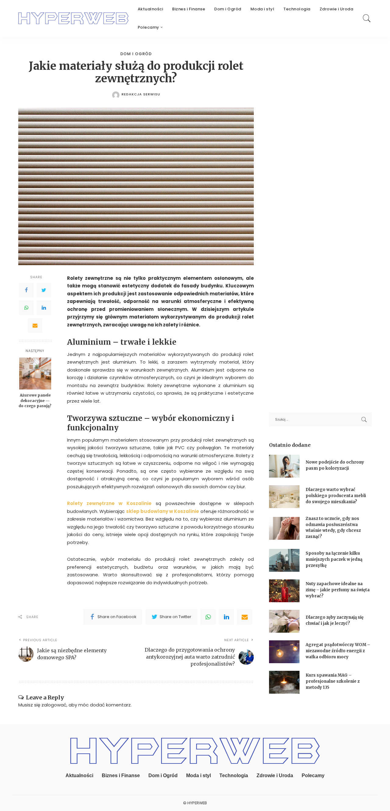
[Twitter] (44, 290)
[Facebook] (26, 290)
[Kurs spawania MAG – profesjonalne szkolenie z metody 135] (284, 682)
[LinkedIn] (44, 308)
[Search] (367, 18)
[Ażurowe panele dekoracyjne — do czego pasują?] (35, 373)
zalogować (53, 705)
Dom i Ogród (136, 54)
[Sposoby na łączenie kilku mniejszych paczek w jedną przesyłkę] (284, 560)
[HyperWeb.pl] (73, 18)
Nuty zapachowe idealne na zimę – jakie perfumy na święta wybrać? (338, 589)
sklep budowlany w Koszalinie (162, 511)
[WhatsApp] (26, 308)
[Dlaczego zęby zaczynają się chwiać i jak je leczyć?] (284, 621)
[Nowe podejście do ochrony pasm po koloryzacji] (284, 466)
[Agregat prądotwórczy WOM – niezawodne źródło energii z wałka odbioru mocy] (284, 651)
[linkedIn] (226, 616)
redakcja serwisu (141, 94)
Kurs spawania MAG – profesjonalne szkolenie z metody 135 (333, 681)
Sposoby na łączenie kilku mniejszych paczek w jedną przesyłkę (334, 559)
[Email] (35, 325)
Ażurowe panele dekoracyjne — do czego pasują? (35, 400)
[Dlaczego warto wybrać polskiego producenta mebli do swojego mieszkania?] (284, 496)
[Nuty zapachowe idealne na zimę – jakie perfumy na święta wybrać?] (284, 590)
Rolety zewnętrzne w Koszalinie (109, 503)
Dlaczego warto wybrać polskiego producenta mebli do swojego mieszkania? (336, 495)
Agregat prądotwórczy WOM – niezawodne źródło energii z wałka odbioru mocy (338, 650)
